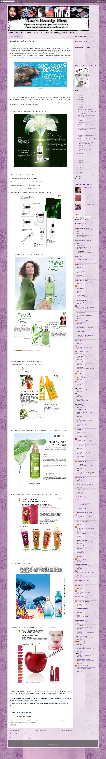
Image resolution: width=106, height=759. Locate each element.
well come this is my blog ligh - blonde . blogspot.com (85, 566)
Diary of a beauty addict (83, 419)
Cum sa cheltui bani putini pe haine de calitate (85, 610)
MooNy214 (79, 556)
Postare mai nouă (15, 730)
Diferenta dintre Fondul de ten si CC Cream (85, 517)
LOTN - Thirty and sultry (84, 122)
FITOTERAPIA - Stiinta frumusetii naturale (84, 290)
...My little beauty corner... (83, 226)
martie (80, 160)
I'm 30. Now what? (81, 271)
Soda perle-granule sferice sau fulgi (84, 479)
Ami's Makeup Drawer (82, 280)
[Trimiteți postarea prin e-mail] (24, 719)
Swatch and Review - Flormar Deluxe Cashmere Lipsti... (86, 150)
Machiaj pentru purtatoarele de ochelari (85, 327)
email (12, 700)
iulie (80, 104)
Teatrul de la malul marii (82, 266)
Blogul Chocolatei (81, 326)
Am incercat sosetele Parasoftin (84, 655)
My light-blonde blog (82, 564)
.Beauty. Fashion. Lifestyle (83, 228)
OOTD (42, 33)
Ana (16, 719)
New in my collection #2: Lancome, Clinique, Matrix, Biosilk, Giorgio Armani (84, 315)
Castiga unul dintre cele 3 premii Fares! (85, 230)
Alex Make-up (80, 256)
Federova (79, 429)
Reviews (29, 33)
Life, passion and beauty (83, 502)
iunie (80, 153)
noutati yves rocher (59, 720)
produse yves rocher (17, 722)
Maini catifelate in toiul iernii (89, 196)
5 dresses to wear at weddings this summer (85, 119)
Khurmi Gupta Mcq (81, 322)
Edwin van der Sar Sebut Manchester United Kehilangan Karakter (85, 336)
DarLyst (79, 394)
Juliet (78, 471)
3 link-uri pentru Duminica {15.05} (84, 627)
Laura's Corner (81, 490)
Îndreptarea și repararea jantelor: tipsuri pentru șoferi (85, 369)
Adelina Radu (80, 251)
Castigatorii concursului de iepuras (84, 363)
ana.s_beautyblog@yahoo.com (28, 700)
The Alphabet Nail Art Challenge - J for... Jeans (86, 139)
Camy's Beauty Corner (82, 351)
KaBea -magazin (81, 477)
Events (36, 33)
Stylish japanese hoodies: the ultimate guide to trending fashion (85, 235)
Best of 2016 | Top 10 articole (83, 616)
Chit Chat (49, 33)
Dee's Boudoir (80, 404)
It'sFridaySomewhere (82, 461)
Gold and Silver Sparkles (83, 451)
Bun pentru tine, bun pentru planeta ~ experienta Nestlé (85, 431)
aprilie (80, 158)
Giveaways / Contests (60, 33)
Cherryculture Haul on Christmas (84, 592)
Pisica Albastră (80, 591)
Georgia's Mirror (81, 445)
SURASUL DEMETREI (83, 636)
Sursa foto (41, 88)
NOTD (22, 33)
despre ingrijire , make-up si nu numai (84, 412)
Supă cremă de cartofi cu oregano (84, 252)
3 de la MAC (79, 395)
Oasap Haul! (79, 581)
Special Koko (80, 626)
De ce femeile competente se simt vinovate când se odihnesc (84, 466)
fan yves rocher (40, 720)
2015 (78, 93)
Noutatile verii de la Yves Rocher (85, 109)
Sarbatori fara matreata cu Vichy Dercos (85, 541)
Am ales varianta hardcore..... (83, 425)
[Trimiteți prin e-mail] (10, 725)
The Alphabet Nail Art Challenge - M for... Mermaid (86, 106)
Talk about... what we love (83, 642)
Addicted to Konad (82, 246)
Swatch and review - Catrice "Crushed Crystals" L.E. (87, 112)
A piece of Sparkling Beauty (84, 240)
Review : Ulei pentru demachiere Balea (85, 302)
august (80, 102)
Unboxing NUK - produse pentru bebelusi (85, 632)
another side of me (81, 306)
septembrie (81, 99)
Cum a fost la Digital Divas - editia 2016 (85, 643)
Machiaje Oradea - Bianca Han (84, 512)
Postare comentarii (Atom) (22, 734)
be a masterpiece (81, 312)
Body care (72, 33)
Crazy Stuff (80, 367)
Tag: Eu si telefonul (81, 276)
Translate (86, 219)
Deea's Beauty (80, 399)
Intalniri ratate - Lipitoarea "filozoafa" (88, 188)
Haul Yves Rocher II (81, 597)
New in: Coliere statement (82, 400)
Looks (17, 33)
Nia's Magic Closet (81, 578)
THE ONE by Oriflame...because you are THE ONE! (85, 529)
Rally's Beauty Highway (83, 601)
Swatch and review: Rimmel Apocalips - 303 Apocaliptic (87, 128)
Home (11, 33)
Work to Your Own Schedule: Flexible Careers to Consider (85, 491)
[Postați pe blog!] (12, 725)
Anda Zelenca (80, 288)
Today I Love (80, 560)
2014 (78, 95)
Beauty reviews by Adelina (83, 321)
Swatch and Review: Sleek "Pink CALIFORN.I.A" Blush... (85, 142)
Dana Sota (79, 388)
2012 (78, 170)
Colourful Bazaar (81, 362)
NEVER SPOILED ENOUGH (84, 571)
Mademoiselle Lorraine (82, 515)
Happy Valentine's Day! (82, 497)
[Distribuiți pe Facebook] (15, 725)
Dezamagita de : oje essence (83, 587)
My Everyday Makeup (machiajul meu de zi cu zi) (86, 383)
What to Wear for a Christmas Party (84, 242)
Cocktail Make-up (81, 523)
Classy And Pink (81, 356)
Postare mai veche (66, 730)
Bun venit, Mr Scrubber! (82, 405)
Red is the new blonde (82, 608)
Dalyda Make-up (81, 382)
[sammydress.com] (76, 180)
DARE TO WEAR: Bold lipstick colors (85, 415)
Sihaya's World (81, 615)
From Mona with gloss (82, 439)
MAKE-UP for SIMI (82, 527)
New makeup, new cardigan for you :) (85, 282)
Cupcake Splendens (82, 374)
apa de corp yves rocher (19, 720)
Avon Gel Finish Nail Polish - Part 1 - (85, 452)
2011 (78, 172)
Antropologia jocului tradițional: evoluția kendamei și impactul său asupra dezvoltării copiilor (86, 668)
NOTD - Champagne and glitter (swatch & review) (87, 146)
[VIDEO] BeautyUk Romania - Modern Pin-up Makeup (85, 535)
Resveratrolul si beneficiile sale (84, 390)
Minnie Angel (80, 551)
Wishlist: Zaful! (80, 552)
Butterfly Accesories (82, 341)
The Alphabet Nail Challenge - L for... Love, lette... (86, 116)
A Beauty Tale (80, 234)
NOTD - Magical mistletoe (88, 204)
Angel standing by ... (82, 300)
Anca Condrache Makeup (83, 286)
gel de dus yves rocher (50, 720)
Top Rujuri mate (80, 357)
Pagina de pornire (40, 730)
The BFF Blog (80, 647)
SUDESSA (79, 631)
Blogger (55, 744)
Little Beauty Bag (81, 508)
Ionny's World (80, 456)
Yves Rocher (33, 722)
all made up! (80, 270)
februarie (81, 162)
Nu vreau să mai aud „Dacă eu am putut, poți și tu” (85, 649)
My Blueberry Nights (82, 559)
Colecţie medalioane (81, 342)
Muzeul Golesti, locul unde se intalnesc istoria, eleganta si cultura (85, 308)
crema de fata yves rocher (31, 720)
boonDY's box (80, 334)
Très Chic (79, 654)
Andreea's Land (81, 295)
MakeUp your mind (82, 540)
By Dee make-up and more (83, 346)
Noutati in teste (80, 447)
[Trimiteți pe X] (13, 725)
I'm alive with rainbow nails (83, 457)
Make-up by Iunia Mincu (83, 522)
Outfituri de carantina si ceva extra (84, 347)
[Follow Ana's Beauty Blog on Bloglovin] (82, 86)
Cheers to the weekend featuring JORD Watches (85, 603)
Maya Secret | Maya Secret (83, 546)
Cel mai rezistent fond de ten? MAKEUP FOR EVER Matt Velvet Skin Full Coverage (85, 259)
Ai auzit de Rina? (81, 377)
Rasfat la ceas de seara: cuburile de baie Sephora (85, 661)
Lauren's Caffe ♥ (81, 496)
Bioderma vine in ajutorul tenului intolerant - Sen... (85, 135)
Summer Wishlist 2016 (82, 622)
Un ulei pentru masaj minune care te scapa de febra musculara (85, 503)
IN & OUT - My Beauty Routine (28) (85, 637)
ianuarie (80, 165)
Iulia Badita (80, 464)
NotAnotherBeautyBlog (83, 580)
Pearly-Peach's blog (82, 585)
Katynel (79, 483)
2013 (78, 167)
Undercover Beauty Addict (83, 659)
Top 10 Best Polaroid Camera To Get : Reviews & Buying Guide (85, 485)
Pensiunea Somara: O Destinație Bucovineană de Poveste (84, 441)
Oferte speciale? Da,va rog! (83, 296)
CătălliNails (80, 376)
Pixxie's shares (80, 596)
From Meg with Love (82, 436)
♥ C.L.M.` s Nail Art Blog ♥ (83, 666)
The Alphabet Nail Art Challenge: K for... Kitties (86, 125)
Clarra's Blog (80, 354)
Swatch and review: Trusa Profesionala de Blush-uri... (87, 132)
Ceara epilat (78, 676)
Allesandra (79, 275)
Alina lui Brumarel (81, 265)
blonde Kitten (80, 331)
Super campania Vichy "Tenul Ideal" (85, 420)
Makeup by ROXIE (82, 534)
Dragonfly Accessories (82, 424)
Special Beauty (80, 620)
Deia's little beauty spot (83, 410)
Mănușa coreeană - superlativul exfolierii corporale (85, 573)
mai (79, 155)
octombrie (81, 97)
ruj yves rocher (26, 722)
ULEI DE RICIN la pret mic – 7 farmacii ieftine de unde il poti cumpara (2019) (86, 472)
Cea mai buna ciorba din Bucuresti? (84, 547)
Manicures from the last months (84, 247)
